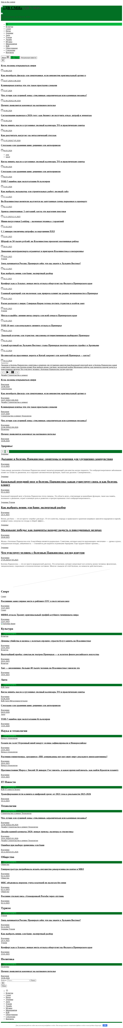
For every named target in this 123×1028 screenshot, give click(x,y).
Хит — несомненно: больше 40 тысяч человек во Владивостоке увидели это (40, 668)
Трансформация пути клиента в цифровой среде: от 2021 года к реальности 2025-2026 (46, 794)
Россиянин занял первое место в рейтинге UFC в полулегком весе (35, 601)
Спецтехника (6, 389)
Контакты (10, 52)
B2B (7, 46)
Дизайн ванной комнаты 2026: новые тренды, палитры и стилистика (37, 831)
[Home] (7, 24)
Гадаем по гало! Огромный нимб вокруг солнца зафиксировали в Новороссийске (43, 743)
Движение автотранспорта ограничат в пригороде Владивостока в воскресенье (42, 251)
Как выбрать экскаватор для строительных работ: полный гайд (34, 191)
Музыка (9, 42)
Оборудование (12, 48)
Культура (9, 27)
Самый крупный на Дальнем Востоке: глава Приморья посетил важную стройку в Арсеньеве (50, 345)
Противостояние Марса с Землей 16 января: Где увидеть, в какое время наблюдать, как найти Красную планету (60, 770)
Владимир (5, 398)
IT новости (10, 789)
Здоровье (9, 33)
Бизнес (17, 789)
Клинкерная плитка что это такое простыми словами (29, 85)
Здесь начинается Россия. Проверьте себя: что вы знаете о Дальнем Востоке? (41, 263)
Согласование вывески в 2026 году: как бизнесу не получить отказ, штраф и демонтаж (46, 115)
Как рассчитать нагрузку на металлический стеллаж (28, 135)
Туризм (9, 37)
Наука (8, 31)
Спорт (8, 29)
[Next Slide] (7, 451)
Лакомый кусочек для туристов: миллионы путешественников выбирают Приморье (45, 335)
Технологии (26, 416)
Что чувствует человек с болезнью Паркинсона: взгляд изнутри (43, 552)
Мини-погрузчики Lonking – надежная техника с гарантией (32, 221)
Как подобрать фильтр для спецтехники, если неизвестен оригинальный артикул (43, 75)
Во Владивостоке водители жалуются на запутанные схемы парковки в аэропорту (44, 201)
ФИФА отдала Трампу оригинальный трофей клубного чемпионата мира (40, 614)
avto (7, 155)
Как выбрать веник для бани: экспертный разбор (27, 273)
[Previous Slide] (3, 451)
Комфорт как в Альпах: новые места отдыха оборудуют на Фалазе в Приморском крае (46, 283)
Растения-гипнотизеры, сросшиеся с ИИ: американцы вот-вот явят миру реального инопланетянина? (54, 756)
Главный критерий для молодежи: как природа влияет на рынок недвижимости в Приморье (49, 293)
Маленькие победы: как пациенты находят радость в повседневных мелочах (51, 530)
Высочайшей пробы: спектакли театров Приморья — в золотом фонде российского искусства (50, 654)
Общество (5, 864)
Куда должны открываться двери (18, 65)
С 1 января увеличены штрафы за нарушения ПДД (28, 231)
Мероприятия (11, 44)
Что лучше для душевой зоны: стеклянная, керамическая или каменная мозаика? (44, 95)
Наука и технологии (9, 738)
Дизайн (9, 40)
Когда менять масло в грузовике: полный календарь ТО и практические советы (43, 125)
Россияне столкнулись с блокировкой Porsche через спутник (32, 896)
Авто (8, 35)
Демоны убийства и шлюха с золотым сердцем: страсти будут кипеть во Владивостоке (46, 641)
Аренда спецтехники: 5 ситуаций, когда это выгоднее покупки (33, 211)
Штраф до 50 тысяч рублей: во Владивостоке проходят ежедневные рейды (40, 241)
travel (8, 157)
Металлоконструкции (19, 701)
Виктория (5, 384)
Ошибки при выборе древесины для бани (22, 845)
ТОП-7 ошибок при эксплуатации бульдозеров (25, 181)
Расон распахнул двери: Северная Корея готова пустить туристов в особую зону (43, 303)
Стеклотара (10, 50)
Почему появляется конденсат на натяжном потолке (28, 105)
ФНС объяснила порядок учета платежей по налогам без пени (33, 882)
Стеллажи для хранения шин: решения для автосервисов (31, 145)
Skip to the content (8, 2)
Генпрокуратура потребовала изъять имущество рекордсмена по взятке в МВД (42, 869)
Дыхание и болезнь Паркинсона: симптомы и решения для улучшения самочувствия (57, 459)
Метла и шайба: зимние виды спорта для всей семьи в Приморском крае (39, 315)
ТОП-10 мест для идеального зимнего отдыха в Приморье (31, 325)
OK (105, 1025)
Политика (5, 429)
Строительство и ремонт (18, 375)
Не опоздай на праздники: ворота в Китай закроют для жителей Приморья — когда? (45, 355)
